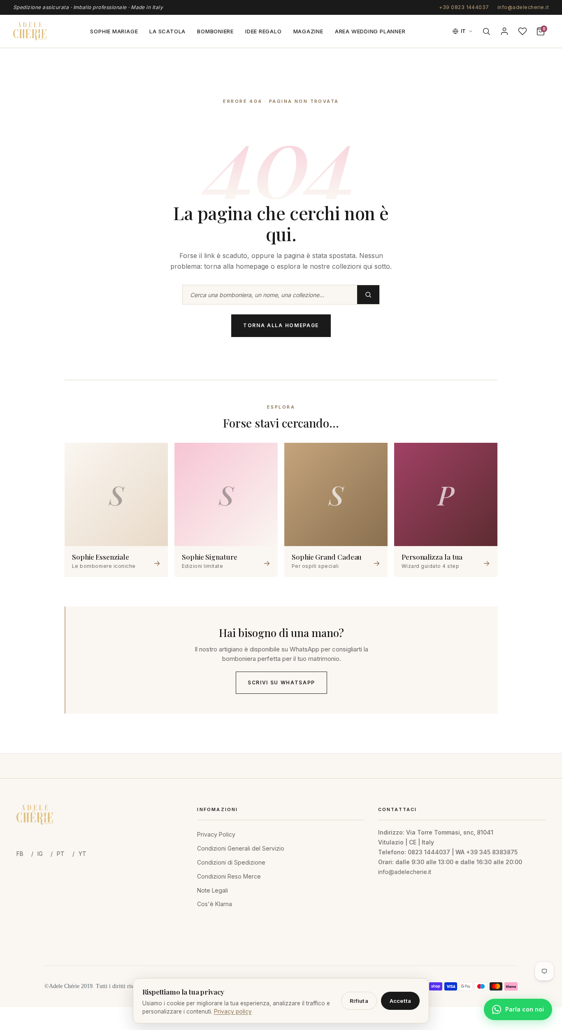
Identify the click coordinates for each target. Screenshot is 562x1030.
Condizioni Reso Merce (229, 876)
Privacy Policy (216, 834)
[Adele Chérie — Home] (30, 31)
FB (19, 853)
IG (40, 853)
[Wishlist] (522, 31)
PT (61, 853)
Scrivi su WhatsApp (281, 682)
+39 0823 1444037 (464, 7)
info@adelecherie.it (523, 7)
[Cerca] (486, 31)
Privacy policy (233, 1011)
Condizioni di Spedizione (231, 862)
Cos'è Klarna (214, 903)
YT (82, 853)
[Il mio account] (504, 31)
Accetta (400, 1000)
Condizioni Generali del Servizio (240, 848)
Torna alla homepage (281, 325)
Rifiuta (359, 1000)
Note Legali (212, 890)
